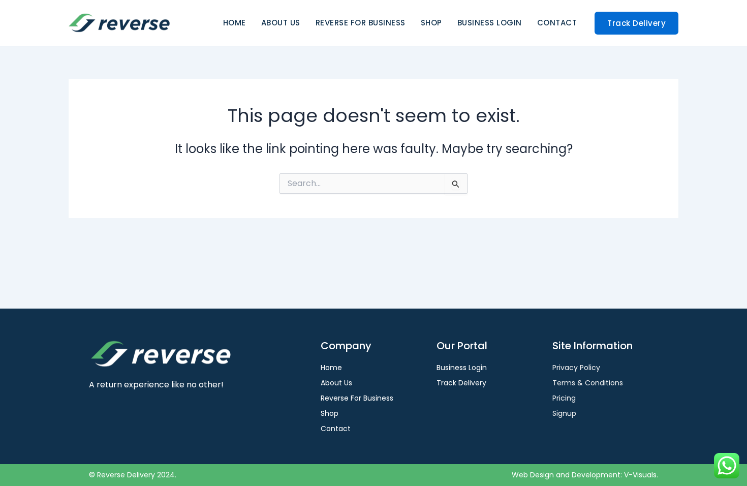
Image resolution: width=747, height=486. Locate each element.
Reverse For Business (361, 22)
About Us (280, 22)
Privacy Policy (576, 367)
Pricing (564, 398)
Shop (431, 22)
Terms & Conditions (587, 383)
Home (234, 22)
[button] (636, 23)
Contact (557, 22)
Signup (564, 413)
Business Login (489, 22)
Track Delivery (461, 383)
